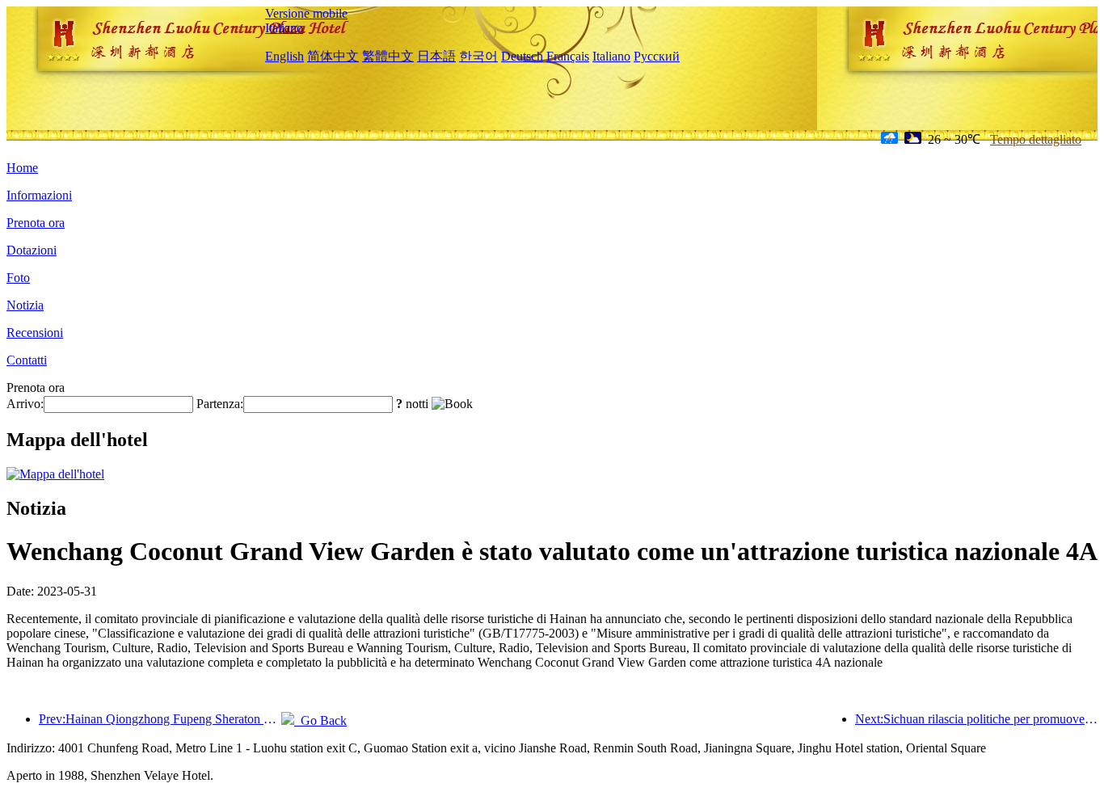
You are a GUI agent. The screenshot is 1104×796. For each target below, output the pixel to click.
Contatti (26, 360)
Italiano (284, 28)
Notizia (25, 305)
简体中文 (333, 56)
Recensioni (34, 332)
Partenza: (219, 404)
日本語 (436, 56)
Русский (657, 56)
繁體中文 (388, 56)
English (284, 56)
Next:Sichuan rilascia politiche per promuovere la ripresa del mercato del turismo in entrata (976, 719)
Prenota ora (35, 223)
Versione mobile (306, 13)
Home (22, 168)
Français (567, 56)
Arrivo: (25, 404)
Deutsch (522, 56)
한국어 (478, 56)
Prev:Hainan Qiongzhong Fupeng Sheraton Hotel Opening (160, 719)
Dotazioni (31, 250)
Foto (18, 277)
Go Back (320, 720)
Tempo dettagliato (1035, 139)
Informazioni (39, 195)
